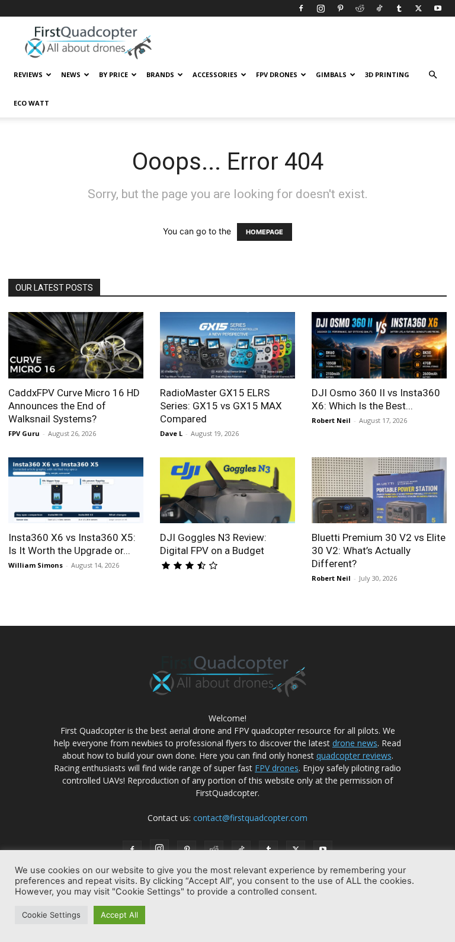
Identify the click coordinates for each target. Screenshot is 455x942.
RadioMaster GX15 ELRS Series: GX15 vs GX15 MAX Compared (221, 406)
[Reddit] (360, 8)
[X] (418, 8)
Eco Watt (31, 102)
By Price (113, 74)
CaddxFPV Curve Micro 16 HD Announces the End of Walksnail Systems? (74, 406)
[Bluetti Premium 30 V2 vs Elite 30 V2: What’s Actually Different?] (379, 490)
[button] (432, 75)
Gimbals (331, 74)
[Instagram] (320, 8)
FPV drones (277, 768)
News (71, 74)
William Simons (35, 565)
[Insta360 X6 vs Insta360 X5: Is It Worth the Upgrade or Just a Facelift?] (75, 490)
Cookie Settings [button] (51, 914)
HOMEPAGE (264, 232)
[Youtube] (438, 8)
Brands (160, 74)
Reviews (28, 74)
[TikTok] (379, 8)
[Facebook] (301, 8)
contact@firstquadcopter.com (250, 817)
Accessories (215, 74)
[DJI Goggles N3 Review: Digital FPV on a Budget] (227, 490)
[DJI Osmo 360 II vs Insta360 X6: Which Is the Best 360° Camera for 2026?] (379, 345)
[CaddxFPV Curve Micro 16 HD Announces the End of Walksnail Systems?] (75, 345)
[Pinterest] (340, 8)
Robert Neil (331, 420)
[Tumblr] (399, 8)
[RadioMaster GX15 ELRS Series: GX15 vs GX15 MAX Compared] (227, 345)
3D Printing (387, 74)
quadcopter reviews (354, 755)
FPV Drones (276, 74)
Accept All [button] (119, 914)
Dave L (171, 433)
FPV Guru (24, 433)
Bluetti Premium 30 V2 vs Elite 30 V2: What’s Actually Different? (379, 550)
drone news (354, 743)
